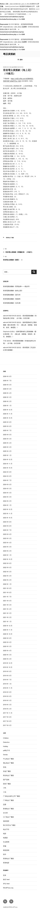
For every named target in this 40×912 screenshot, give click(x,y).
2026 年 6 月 (7, 385)
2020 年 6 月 (7, 642)
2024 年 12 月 (7, 459)
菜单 (21, 60)
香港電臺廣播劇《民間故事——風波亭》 (17, 286)
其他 (4, 767)
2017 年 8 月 (7, 721)
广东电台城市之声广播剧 (11, 796)
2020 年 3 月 (7, 655)
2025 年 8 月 (7, 426)
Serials (5, 754)
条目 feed (6, 879)
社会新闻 (6, 842)
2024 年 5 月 (7, 488)
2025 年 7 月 (7, 430)
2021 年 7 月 (7, 596)
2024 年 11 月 (7, 464)
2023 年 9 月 (7, 522)
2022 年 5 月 (7, 571)
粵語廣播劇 (9, 54)
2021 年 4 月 (7, 609)
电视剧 (5, 838)
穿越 (4, 846)
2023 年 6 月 (7, 534)
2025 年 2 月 (7, 451)
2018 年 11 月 (7, 688)
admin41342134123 (18, 67)
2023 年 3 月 (7, 547)
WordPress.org (8, 888)
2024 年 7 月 (7, 480)
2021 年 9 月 (7, 588)
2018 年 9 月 (7, 692)
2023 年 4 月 (7, 542)
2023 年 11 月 (7, 513)
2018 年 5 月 (7, 700)
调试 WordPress (22, 11)
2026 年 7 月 (7, 380)
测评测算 (6, 821)
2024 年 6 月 (7, 484)
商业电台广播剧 (8, 775)
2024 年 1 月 (7, 505)
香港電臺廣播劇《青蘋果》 (12, 299)
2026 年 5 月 (7, 389)
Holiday (5, 746)
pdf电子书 (6, 750)
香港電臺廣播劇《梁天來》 (12, 295)
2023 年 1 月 (7, 555)
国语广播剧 (7, 784)
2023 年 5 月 (7, 538)
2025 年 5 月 (7, 439)
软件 (4, 854)
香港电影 (6, 863)
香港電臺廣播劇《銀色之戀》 (13, 290)
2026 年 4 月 (7, 393)
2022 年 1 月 (7, 584)
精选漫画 (6, 850)
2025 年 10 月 (7, 418)
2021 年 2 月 (7, 617)
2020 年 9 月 (7, 638)
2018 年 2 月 (7, 709)
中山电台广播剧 (8, 759)
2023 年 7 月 (7, 530)
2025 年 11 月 (7, 414)
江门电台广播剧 (8, 817)
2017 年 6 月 (7, 725)
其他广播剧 (7, 771)
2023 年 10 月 (7, 518)
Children (6, 738)
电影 (4, 833)
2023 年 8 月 (7, 526)
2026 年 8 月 (7, 376)
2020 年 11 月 (7, 630)
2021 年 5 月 (7, 605)
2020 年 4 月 (7, 650)
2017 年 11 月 (7, 713)
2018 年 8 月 (7, 696)
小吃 (4, 788)
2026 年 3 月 (7, 397)
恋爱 (4, 804)
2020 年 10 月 (7, 634)
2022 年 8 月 (7, 563)
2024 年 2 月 (7, 501)
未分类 (5, 813)
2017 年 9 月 (7, 717)
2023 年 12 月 (7, 509)
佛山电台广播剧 (8, 763)
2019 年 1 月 (7, 684)
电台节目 (6, 829)
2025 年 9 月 (7, 422)
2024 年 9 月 (7, 472)
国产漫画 (6, 779)
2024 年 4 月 (7, 493)
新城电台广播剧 (8, 808)
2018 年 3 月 (7, 704)
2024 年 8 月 (7, 476)
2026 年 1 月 (7, 405)
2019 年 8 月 (7, 675)
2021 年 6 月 (7, 601)
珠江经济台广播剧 (9, 825)
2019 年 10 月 (7, 667)
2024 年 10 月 (7, 468)
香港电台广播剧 (10, 237)
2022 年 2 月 (7, 580)
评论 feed (6, 883)
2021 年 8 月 (7, 592)
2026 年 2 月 (7, 401)
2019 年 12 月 (7, 663)
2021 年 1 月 (7, 621)
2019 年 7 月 (7, 679)
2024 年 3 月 (7, 497)
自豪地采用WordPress (10, 907)
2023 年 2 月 (7, 551)
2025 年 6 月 (7, 434)
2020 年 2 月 (7, 659)
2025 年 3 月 (7, 447)
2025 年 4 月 (7, 443)
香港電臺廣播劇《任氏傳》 (12, 303)
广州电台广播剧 (8, 800)
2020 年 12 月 (7, 626)
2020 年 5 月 (7, 646)
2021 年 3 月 (7, 613)
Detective (6, 742)
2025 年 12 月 (7, 410)
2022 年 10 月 (7, 559)
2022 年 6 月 (7, 567)
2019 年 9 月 (7, 671)
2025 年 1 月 (7, 455)
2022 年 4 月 (7, 576)
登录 (4, 875)
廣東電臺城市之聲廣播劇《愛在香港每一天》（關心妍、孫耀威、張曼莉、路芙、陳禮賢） (20, 324)
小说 (4, 792)
